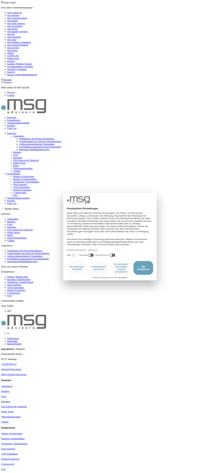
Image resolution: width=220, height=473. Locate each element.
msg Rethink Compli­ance (19, 42)
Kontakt (7, 79)
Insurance (17, 157)
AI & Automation (21, 187)
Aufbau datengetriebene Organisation (36, 144)
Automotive (18, 136)
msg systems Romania (17, 45)
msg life (11, 34)
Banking (17, 152)
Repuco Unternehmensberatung (22, 74)
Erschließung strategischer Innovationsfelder (40, 147)
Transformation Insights (18, 123)
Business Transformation (25, 179)
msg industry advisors (17, 31)
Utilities (17, 171)
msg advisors (13, 15)
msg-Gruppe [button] (19, 38)
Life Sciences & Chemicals (26, 160)
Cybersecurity (19, 192)
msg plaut (11, 39)
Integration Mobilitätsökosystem (34, 149)
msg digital (12, 20)
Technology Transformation (26, 182)
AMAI (10, 53)
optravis (11, 72)
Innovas (11, 61)
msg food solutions (16, 23)
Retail (16, 165)
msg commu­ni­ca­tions (17, 18)
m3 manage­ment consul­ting (20, 66)
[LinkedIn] (8, 333)
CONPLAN (13, 56)
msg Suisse (12, 50)
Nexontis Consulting (17, 69)
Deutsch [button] (15, 89)
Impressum (12, 341)
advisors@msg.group (11, 369)
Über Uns (11, 128)
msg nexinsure (14, 37)
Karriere (11, 125)
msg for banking (15, 26)
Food (15, 155)
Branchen (11, 117)
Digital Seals (13, 58)
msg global (12, 29)
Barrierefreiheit (14, 344)
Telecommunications (23, 168)
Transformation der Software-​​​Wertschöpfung (40, 141)
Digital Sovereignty (22, 190)
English (10, 95)
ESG (15, 195)
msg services (13, 47)
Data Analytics (20, 184)
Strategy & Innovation (23, 176)
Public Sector (19, 163)
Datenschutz (13, 338)
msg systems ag (14, 12)
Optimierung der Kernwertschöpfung (36, 138)
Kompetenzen (13, 120)
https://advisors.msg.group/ (13, 374)
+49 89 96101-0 (8, 364)
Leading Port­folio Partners (19, 64)
